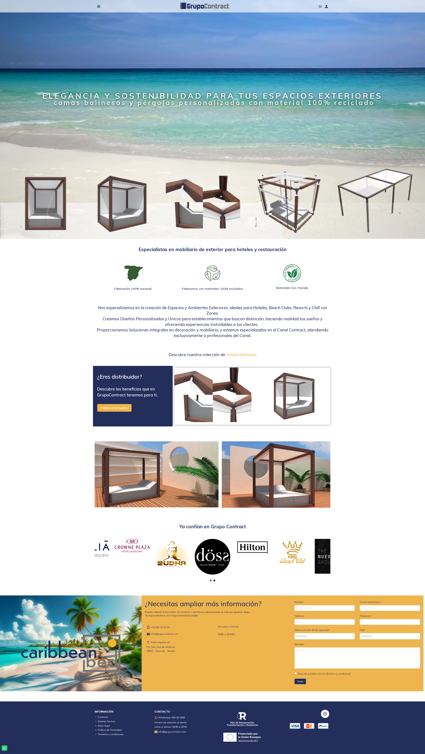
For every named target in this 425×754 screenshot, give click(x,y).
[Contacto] (320, 6)
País (362, 629)
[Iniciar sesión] (326, 6)
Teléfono (299, 616)
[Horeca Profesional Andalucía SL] (209, 6)
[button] (114, 408)
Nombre (299, 602)
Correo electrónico (370, 602)
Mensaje (299, 644)
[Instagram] (325, 714)
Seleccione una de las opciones (312, 629)
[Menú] (98, 6)
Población (365, 616)
